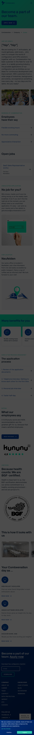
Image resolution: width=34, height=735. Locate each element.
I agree (24, 732)
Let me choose (5, 728)
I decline (8, 732)
